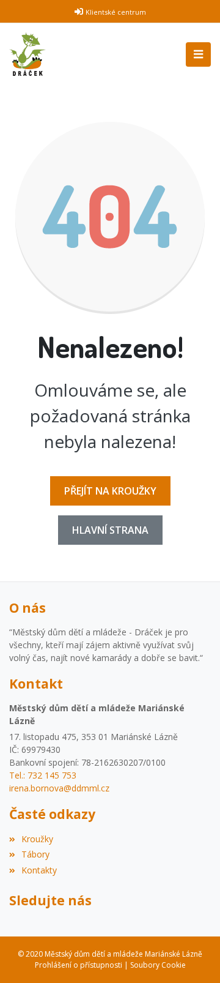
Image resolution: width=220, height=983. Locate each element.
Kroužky (37, 839)
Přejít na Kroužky (110, 491)
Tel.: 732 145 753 (42, 775)
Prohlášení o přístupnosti (78, 965)
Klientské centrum (116, 12)
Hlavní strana (110, 530)
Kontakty (39, 870)
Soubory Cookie (158, 965)
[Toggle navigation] (198, 54)
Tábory (35, 854)
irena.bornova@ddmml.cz (59, 788)
